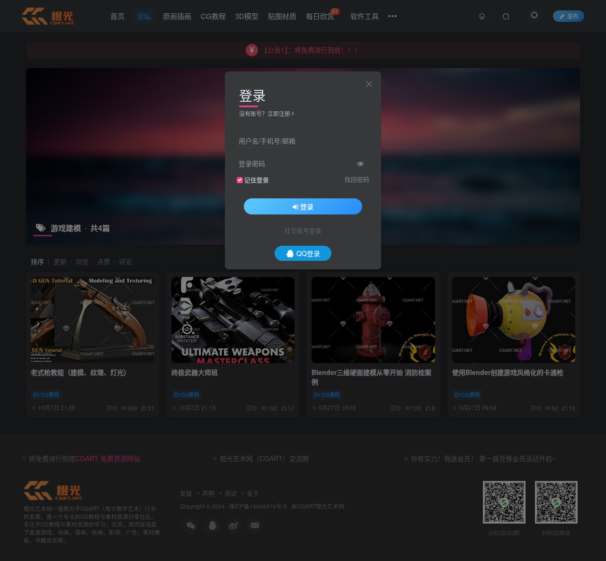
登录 (306, 206)
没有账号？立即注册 (264, 113)
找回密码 (357, 179)
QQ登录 (308, 253)
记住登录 (256, 180)
